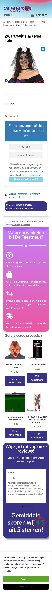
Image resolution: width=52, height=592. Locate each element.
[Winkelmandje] (32, 15)
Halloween (25, 224)
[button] (43, 49)
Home (9, 21)
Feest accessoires (37, 21)
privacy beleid (33, 175)
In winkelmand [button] (15, 381)
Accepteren (26, 579)
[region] (26, 571)
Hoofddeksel (8, 25)
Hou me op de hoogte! (26, 179)
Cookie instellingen (26, 586)
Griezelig (16, 224)
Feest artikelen (20, 21)
